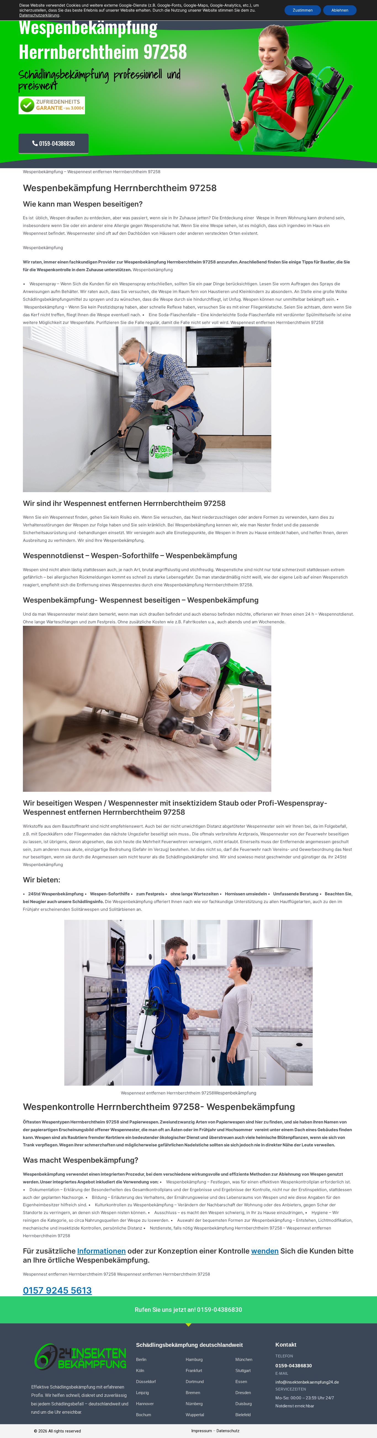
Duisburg (243, 1403)
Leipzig (142, 1392)
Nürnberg (194, 1403)
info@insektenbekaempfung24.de (307, 1382)
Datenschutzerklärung (39, 15)
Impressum (201, 1430)
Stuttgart (243, 1370)
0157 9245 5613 (57, 1290)
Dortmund (195, 1381)
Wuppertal (195, 1414)
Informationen (101, 1251)
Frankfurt (194, 1370)
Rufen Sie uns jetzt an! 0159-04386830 (188, 1309)
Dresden (243, 1392)
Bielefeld (243, 1414)
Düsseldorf (146, 1381)
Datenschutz (228, 1430)
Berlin (141, 1359)
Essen (241, 1381)
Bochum (143, 1414)
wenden (265, 1251)
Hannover (145, 1403)
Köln (140, 1370)
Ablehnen (339, 10)
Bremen (193, 1392)
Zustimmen (303, 10)
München (243, 1359)
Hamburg (194, 1359)
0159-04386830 (293, 1365)
